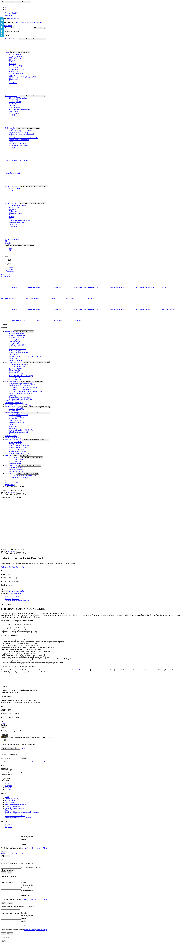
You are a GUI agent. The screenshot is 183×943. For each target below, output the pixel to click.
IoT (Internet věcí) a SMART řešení (18, 405)
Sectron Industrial (11, 13)
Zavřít (3, 727)
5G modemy (13, 190)
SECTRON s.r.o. (6, 26)
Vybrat (9, 872)
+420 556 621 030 (21, 22)
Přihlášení (12, 267)
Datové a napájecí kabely (19, 445)
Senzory (12, 219)
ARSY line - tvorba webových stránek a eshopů (17, 854)
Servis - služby (14, 224)
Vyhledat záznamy (39, 28)
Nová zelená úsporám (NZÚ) (19, 145)
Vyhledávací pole (6, 28)
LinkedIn (8, 788)
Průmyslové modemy (12, 186)
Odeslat (24, 758)
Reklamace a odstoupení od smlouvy (17, 814)
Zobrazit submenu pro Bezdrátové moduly (32, 96)
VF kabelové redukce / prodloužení (22, 475)
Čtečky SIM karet (16, 444)
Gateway (12, 217)
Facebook (12, 567)
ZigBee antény (14, 79)
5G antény (12, 60)
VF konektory (11, 465)
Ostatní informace (17, 601)
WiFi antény (13, 62)
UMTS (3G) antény (16, 56)
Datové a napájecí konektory (20, 447)
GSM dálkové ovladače (13, 173)
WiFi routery (13, 211)
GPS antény (13, 64)
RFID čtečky (15, 461)
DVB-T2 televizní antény (17, 73)
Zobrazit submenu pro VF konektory (30, 465)
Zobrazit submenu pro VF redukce (27, 473)
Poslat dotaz (5, 567)
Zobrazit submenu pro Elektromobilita (28, 128)
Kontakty (8, 243)
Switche (12, 215)
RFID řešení (14, 457)
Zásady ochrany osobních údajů (15, 816)
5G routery (13, 209)
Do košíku (5, 591)
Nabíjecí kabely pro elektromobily (20, 130)
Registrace (12, 269)
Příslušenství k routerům (17, 222)
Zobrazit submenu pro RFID (21, 455)
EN (6, 7)
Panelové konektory (17, 469)
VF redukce (10, 473)
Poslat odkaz (20, 567)
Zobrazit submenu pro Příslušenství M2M (35, 440)
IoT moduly (13, 105)
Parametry (12, 599)
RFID (8, 455)
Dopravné (8, 810)
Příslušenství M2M (13, 440)
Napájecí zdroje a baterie (19, 453)
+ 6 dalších (13, 226)
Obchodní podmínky (12, 799)
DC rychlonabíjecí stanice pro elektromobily (24, 138)
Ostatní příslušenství (17, 451)
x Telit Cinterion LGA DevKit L (25, 738)
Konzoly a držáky (16, 449)
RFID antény (13, 67)
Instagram (8, 786)
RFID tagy (18, 459)
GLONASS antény (15, 66)
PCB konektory (16, 471)
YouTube (8, 789)
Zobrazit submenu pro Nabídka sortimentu (32, 39)
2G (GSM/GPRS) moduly (18, 98)
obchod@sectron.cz (35, 22)
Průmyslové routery (11, 203)
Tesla (11, 142)
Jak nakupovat (10, 800)
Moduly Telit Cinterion (12, 806)
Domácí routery (11, 436)
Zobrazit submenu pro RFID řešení (31, 457)
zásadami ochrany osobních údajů (35, 762)
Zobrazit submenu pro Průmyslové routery (32, 203)
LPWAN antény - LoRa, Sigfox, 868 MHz (23, 77)
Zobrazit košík (21, 748)
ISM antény (13, 75)
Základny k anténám (16, 81)
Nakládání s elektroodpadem (14, 808)
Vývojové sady (15, 442)
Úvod (7, 481)
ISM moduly (13, 111)
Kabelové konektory (17, 467)
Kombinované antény (16, 69)
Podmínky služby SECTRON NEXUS (18, 818)
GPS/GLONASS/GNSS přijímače (16, 160)
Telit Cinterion (13, 492)
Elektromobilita (10, 128)
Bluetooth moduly (15, 107)
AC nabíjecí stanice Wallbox (18, 136)
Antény (7, 52)
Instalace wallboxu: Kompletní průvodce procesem (22, 812)
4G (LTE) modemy (15, 188)
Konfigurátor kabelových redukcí (16, 804)
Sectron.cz (8, 15)
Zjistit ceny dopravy (8, 870)
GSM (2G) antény (15, 54)
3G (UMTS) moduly (16, 100)
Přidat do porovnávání (16, 591)
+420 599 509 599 (13, 18)
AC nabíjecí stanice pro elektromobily (22, 134)
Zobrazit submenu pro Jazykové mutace (18, 2)
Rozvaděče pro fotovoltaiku (18, 143)
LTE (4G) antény (15, 58)
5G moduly (13, 104)
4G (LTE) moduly (15, 102)
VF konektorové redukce (19, 477)
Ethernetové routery (16, 213)
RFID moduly (14, 113)
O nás (7, 797)
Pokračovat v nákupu (8, 748)
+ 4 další (12, 115)
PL (6, 9)
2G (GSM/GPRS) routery (18, 205)
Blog (6, 241)
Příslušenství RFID (16, 463)
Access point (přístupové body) (19, 220)
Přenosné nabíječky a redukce (19, 132)
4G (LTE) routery (15, 207)
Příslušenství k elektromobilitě (19, 140)
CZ (2, 2)
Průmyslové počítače (12, 239)
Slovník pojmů (10, 802)
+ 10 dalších (13, 83)
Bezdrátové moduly (11, 96)
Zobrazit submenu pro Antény (20, 52)
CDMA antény (14, 71)
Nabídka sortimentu (11, 39)
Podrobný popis (12, 597)
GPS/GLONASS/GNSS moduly (20, 109)
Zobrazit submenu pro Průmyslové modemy (34, 186)
